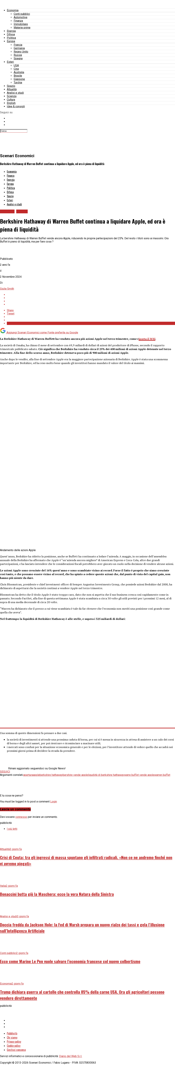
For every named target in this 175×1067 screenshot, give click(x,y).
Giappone (19, 79)
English (11, 103)
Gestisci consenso (16, 1050)
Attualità (12, 89)
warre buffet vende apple (139, 775)
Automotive (20, 17)
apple (36, 775)
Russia (18, 55)
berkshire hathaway (51, 775)
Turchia (18, 82)
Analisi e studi (15, 92)
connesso (21, 817)
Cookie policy (13, 1046)
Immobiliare (21, 24)
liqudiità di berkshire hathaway (106, 775)
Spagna (18, 58)
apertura (28, 775)
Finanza (18, 20)
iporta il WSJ (147, 339)
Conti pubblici (22, 14)
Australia (19, 72)
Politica (11, 37)
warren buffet (162, 775)
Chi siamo (12, 1037)
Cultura (11, 99)
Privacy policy (14, 1042)
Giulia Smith (7, 288)
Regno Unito (21, 51)
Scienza (11, 96)
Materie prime (22, 27)
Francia (18, 44)
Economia (12, 10)
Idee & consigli (16, 106)
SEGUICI (5, 771)
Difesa (11, 34)
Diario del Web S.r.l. (70, 1056)
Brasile (18, 75)
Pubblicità (12, 1033)
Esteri (10, 61)
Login (53, 801)
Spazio (11, 86)
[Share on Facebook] (91, 294)
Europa (11, 41)
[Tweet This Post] (91, 298)
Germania (19, 48)
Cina (16, 68)
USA (16, 65)
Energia (11, 31)
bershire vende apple (75, 775)
